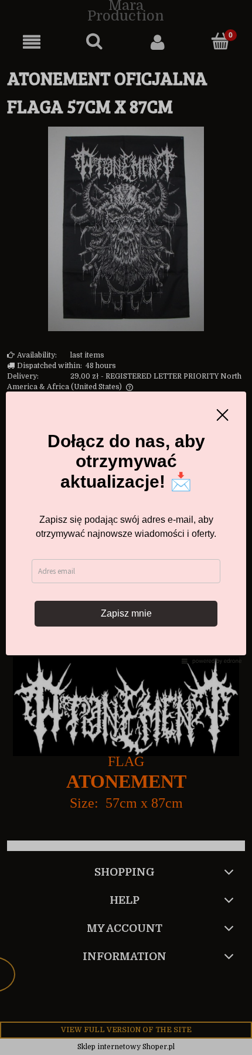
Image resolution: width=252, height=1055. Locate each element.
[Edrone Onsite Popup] (126, 527)
